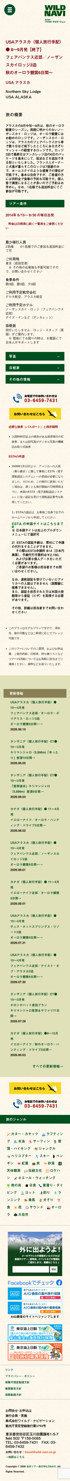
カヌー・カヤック (24, 1133)
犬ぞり (48, 1199)
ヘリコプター (21, 1155)
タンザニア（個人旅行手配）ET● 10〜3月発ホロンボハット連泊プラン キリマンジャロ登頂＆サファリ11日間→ (35, 1005)
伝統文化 (35, 1170)
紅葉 (25, 1163)
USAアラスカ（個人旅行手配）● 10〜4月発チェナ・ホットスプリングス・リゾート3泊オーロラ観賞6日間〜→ (34, 926)
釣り (46, 1192)
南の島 (16, 1185)
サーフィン (41, 1141)
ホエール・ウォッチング (37, 1177)
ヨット (30, 1192)
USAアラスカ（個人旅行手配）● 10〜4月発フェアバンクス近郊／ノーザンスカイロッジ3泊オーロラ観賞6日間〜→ (34, 853)
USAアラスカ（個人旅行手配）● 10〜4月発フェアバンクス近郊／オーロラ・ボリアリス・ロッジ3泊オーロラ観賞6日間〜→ (34, 713)
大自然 (23, 1214)
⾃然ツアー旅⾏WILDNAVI (41, 1466)
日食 (32, 1185)
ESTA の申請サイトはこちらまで (38, 523)
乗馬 (31, 1199)
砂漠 (51, 1163)
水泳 (21, 1141)
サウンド (36, 1207)
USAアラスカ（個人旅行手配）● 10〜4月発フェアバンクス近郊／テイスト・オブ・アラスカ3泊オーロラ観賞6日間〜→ (34, 965)
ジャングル (47, 1148)
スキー (44, 1155)
